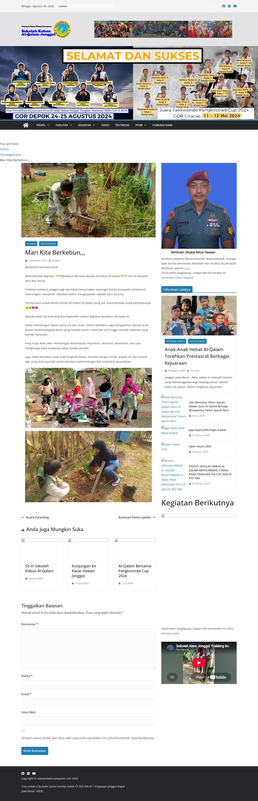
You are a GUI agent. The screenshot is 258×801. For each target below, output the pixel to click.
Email (26, 694)
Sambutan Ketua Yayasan (177, 277)
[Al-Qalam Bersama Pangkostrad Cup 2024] (135, 541)
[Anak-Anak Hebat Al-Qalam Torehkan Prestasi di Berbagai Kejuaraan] (199, 315)
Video (105, 125)
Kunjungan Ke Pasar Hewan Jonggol (84, 570)
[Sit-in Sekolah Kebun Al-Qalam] (41, 541)
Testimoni (122, 125)
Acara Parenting (37, 517)
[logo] (199, 165)
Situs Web (28, 712)
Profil (41, 125)
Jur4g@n (56, 260)
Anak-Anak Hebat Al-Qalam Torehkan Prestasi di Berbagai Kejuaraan (197, 356)
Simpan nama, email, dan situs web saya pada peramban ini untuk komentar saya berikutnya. (87, 738)
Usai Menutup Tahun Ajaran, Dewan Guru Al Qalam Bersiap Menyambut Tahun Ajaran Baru (209, 406)
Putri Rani (195, 370)
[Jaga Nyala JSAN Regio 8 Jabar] (173, 433)
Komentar (29, 624)
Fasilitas (62, 125)
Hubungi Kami (162, 125)
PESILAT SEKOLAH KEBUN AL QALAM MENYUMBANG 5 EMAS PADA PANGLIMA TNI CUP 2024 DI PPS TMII (210, 472)
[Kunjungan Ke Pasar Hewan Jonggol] (88, 541)
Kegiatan (84, 125)
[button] (48, 125)
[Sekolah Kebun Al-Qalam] (26, 125)
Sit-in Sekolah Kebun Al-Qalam (39, 568)
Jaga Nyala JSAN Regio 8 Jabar (207, 430)
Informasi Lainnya (175, 341)
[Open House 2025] (173, 449)
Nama (26, 676)
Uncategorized (48, 243)
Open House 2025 (200, 446)
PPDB (138, 125)
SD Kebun (31, 243)
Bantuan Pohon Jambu (135, 517)
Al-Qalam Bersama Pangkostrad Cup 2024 (134, 570)
